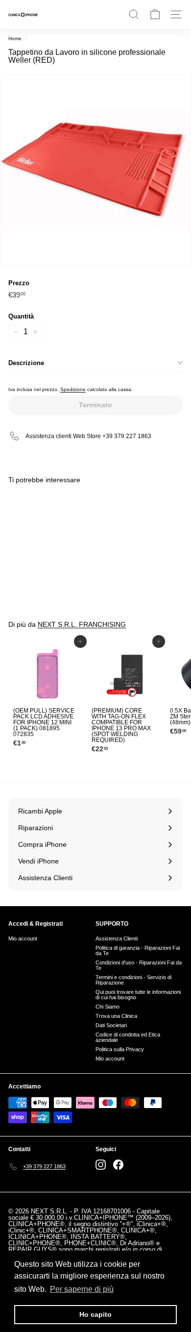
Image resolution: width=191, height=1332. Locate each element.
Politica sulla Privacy (120, 1049)
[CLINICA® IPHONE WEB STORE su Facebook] (118, 1164)
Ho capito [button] (95, 1314)
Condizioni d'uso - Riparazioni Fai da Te (139, 965)
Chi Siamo (107, 1007)
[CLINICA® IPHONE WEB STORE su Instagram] (101, 1164)
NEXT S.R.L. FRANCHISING (82, 624)
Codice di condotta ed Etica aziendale (128, 1037)
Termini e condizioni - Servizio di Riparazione (133, 980)
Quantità (21, 316)
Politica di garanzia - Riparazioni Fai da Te (138, 950)
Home (15, 38)
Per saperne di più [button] (82, 1289)
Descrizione (26, 363)
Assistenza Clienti (117, 938)
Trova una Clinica (116, 1016)
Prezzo (18, 283)
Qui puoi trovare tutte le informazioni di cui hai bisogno (138, 994)
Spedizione (73, 389)
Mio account (22, 938)
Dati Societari (111, 1025)
